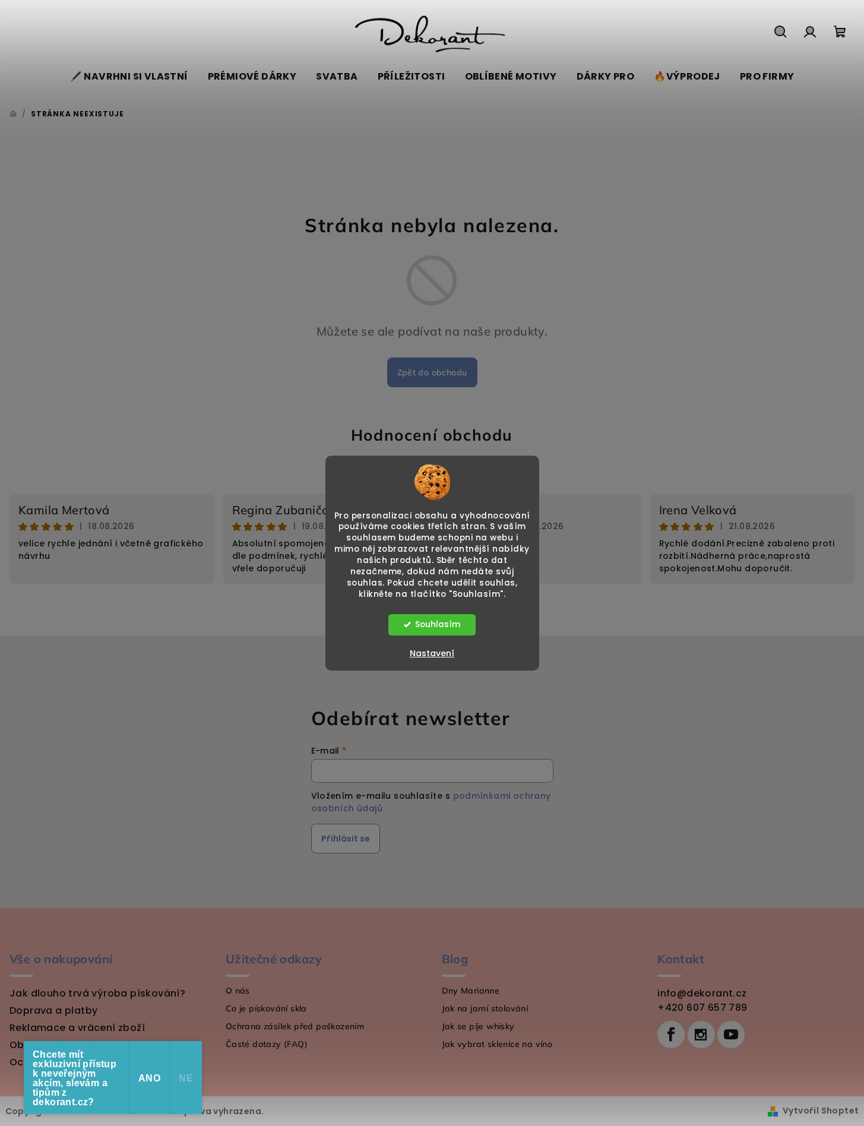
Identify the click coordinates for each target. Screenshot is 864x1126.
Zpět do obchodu (432, 372)
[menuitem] (129, 76)
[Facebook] (671, 1034)
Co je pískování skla (266, 1008)
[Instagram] (701, 1034)
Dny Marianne (471, 990)
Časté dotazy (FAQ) (267, 1044)
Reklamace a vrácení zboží (77, 1028)
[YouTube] (731, 1034)
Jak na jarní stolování (485, 1008)
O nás (238, 990)
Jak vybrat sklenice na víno (497, 1044)
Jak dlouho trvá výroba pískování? (97, 993)
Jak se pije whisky (478, 1026)
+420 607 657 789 (702, 1007)
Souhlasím (437, 624)
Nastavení (432, 653)
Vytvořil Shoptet (821, 1110)
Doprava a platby (53, 1010)
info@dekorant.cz (701, 993)
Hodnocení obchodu (432, 435)
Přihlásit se (345, 838)
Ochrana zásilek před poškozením (295, 1026)
